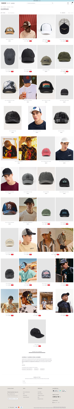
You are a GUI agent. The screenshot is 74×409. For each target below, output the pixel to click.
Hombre (13, 3)
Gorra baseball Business (46, 222)
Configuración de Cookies (48, 407)
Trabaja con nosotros (41, 395)
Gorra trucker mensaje (64, 222)
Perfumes (36, 369)
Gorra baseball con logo (9, 69)
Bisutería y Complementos (27, 369)
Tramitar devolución (26, 397)
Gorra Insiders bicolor (37, 130)
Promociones (25, 395)
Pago (24, 393)
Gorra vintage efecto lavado (46, 161)
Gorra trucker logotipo (19, 161)
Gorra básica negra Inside (64, 100)
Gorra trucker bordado (28, 100)
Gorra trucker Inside (46, 39)
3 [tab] (39, 15)
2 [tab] (2, 15)
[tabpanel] (9, 26)
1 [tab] (38, 15)
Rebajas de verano (40, 398)
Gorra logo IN (37, 344)
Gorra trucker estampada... (64, 39)
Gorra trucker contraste (28, 252)
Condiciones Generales (56, 407)
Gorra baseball (55, 252)
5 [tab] (40, 15)
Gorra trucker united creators (28, 39)
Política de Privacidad (36, 407)
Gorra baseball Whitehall (9, 252)
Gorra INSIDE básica (64, 313)
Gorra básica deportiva (10, 313)
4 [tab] (3, 15)
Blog (38, 397)
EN (58, 402)
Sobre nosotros (40, 393)
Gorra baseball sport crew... (64, 191)
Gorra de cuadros (61, 130)
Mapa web (64, 407)
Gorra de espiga (46, 191)
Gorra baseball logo (12, 130)
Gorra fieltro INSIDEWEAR (27, 222)
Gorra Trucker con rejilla (46, 100)
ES (55, 402)
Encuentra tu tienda (13, 398)
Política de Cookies (42, 407)
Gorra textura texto (64, 283)
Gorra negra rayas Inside (9, 191)
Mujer (8, 3)
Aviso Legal (61, 407)
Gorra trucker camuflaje (46, 283)
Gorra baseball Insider (9, 283)
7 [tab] (59, 137)
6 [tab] (22, 15)
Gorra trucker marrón (9, 39)
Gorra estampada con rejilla (9, 100)
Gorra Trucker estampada (9, 222)
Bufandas (42, 369)
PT (57, 402)
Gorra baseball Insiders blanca (64, 161)
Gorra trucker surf (28, 283)
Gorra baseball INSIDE (28, 69)
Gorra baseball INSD (46, 69)
